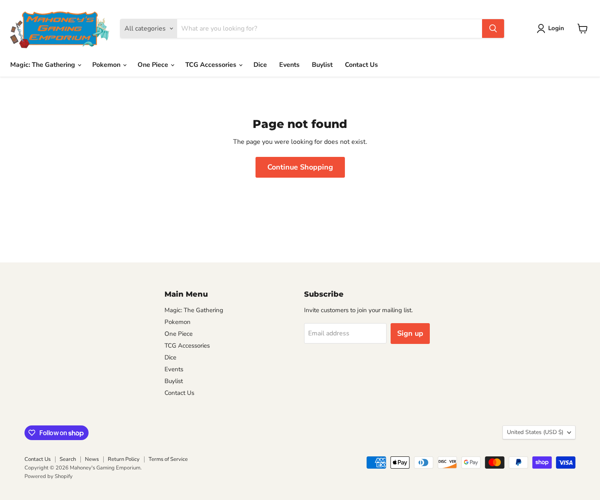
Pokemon (107, 64)
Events (289, 64)
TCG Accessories (211, 64)
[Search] (493, 28)
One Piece (154, 64)
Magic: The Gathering (43, 64)
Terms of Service (168, 459)
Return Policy (124, 459)
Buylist (322, 64)
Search (68, 459)
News (92, 459)
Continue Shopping (300, 167)
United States (535, 432)
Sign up (410, 333)
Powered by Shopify (48, 476)
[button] (552, 28)
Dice (260, 64)
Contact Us (361, 64)
